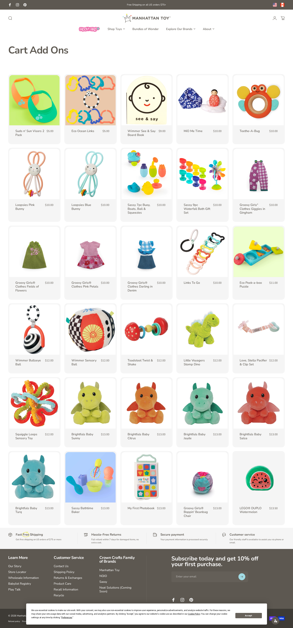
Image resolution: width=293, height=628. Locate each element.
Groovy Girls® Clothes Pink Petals (84, 285)
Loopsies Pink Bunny (25, 207)
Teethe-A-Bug (250, 131)
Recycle (59, 595)
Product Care (62, 584)
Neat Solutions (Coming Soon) (115, 589)
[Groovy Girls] (89, 29)
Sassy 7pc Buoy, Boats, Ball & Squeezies (139, 209)
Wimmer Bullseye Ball (28, 362)
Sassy (103, 582)
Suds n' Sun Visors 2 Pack (29, 133)
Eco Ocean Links (82, 131)
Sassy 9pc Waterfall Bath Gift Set (197, 209)
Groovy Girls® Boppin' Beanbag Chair (196, 512)
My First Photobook (141, 508)
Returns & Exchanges (68, 578)
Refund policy (14, 621)
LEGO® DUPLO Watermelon (251, 510)
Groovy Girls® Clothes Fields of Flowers (27, 286)
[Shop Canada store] (282, 4)
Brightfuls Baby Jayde (194, 436)
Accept (248, 615)
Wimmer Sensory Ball (83, 362)
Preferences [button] (66, 617)
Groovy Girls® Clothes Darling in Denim (140, 286)
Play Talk (14, 589)
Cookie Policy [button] (194, 614)
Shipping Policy (64, 572)
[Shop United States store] (274, 4)
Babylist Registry (19, 584)
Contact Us (61, 566)
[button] (275, 621)
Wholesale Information (23, 578)
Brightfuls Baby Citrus (138, 436)
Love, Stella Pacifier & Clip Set (253, 362)
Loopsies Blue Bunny (81, 207)
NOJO (103, 576)
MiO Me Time (193, 131)
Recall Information (66, 589)
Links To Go (192, 283)
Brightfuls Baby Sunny (82, 436)
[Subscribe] (241, 576)
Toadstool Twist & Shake (140, 362)
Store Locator (17, 572)
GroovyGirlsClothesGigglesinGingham (252, 209)
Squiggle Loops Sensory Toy (26, 436)
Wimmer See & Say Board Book (141, 133)
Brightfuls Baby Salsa (250, 436)
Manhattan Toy (109, 570)
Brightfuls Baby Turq (26, 510)
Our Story (14, 566)
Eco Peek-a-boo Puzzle (251, 285)
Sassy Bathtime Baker (82, 510)
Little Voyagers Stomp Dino (194, 362)
